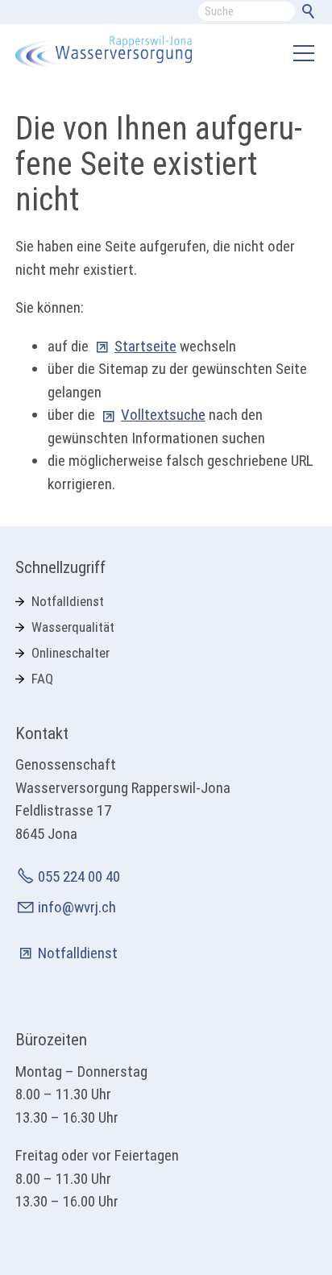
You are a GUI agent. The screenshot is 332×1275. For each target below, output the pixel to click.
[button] (304, 53)
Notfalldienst (67, 601)
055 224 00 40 (79, 876)
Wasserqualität (72, 627)
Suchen (311, 14)
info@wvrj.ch (77, 907)
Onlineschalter (70, 653)
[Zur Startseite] (103, 52)
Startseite (145, 346)
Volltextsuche (163, 414)
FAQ (42, 679)
